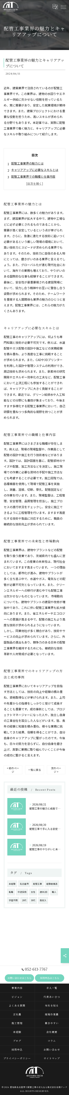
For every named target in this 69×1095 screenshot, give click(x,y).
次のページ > (56, 769)
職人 (54, 891)
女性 (33, 891)
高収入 (43, 900)
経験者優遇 (51, 883)
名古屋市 (24, 883)
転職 (11, 891)
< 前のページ (13, 769)
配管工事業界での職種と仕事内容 (33, 176)
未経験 (12, 883)
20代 (24, 900)
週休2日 (43, 891)
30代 (33, 900)
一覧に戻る (34, 770)
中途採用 (22, 891)
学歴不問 (13, 900)
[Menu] (63, 7)
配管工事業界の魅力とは (27, 163)
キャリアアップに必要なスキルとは (34, 170)
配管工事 (37, 883)
